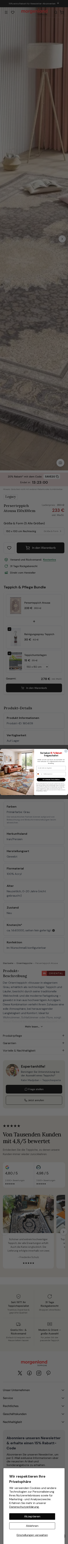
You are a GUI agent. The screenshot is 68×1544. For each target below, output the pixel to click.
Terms (45, 791)
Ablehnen (32, 1526)
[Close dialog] (66, 751)
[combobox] (39, 774)
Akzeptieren (32, 1516)
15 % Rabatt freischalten (50, 780)
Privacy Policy (39, 791)
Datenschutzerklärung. (24, 1507)
